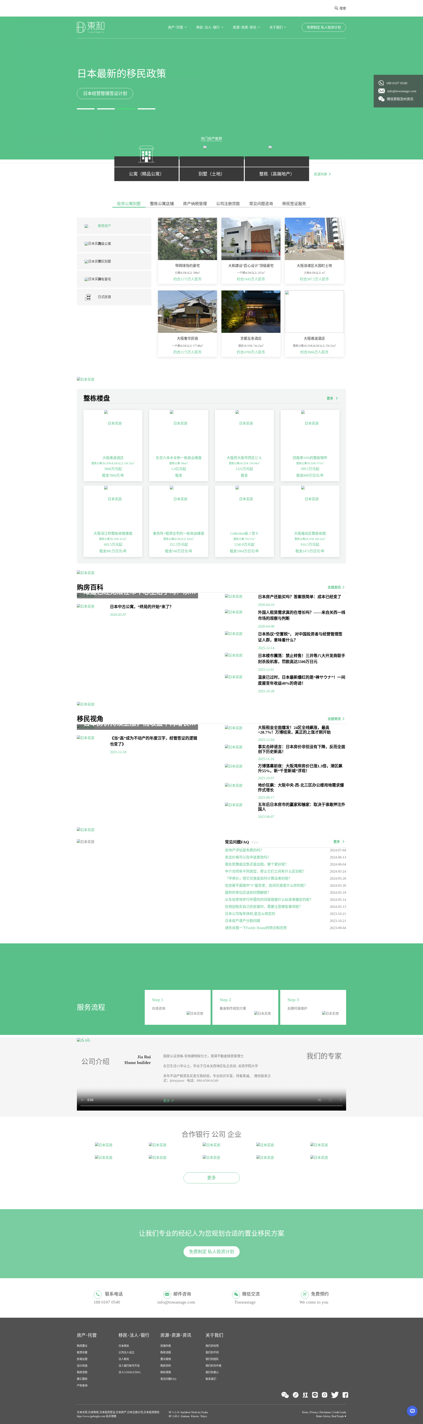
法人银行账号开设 (129, 1351)
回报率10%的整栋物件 (310, 458)
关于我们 (276, 27)
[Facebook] (345, 1380)
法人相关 (124, 1344)
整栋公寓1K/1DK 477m (310, 463)
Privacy (314, 1397)
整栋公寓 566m (178, 463)
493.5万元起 (113, 544)
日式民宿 (104, 297)
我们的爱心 (212, 1357)
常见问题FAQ (168, 1364)
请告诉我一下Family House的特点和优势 (256, 928)
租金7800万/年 (113, 475)
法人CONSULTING (130, 1357)
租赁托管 (82, 1338)
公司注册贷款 (228, 204)
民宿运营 (82, 1344)
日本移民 (124, 1331)
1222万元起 (244, 469)
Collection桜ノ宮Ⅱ (244, 533)
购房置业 (82, 1331)
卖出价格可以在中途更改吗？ (248, 857)
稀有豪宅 (104, 279)
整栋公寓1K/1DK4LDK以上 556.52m (112, 463)
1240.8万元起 (244, 544)
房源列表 (320, 174)
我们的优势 (212, 1331)
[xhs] (305, 1380)
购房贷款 (82, 1357)
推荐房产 (104, 226)
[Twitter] (335, 1380)
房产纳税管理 (195, 204)
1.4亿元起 (178, 469)
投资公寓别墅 (129, 204)
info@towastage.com (401, 91)
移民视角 (165, 1357)
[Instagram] (324, 1380)
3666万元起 (113, 469)
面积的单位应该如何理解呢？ (248, 892)
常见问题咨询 (261, 204)
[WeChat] (285, 1380)
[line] (315, 1380)
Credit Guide (339, 1397)
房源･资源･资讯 (244, 27)
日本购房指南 (105, 93)
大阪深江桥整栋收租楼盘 (113, 533)
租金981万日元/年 (113, 551)
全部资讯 (334, 587)
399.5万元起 (310, 469)
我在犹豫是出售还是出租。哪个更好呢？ (256, 864)
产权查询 (82, 1371)
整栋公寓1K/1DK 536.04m (244, 463)
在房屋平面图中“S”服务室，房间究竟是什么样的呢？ (266, 885)
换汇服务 (82, 1364)
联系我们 (211, 1364)
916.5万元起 (310, 544)
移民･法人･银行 (208, 27)
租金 (178, 475)
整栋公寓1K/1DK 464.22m (310, 539)
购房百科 (165, 1351)
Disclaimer (325, 1397)
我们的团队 (212, 1344)
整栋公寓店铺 (162, 204)
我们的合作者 (213, 1351)
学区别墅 (104, 261)
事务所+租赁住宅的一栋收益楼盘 (178, 533)
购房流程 (165, 1338)
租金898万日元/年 (310, 475)
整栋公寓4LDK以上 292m (178, 539)
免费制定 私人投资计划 (324, 27)
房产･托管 (175, 27)
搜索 (343, 8)
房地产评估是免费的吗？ (244, 850)
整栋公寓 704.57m (244, 539)
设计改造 (82, 1351)
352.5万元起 (178, 544)
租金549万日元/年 (178, 551)
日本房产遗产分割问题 (242, 921)
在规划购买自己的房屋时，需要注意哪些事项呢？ (263, 907)
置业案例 (165, 1344)
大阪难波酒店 (113, 458)
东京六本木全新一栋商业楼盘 (179, 458)
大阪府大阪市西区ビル (244, 458)
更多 (330, 398)
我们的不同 (212, 1338)
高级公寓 (104, 243)
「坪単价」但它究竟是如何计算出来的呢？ (258, 878)
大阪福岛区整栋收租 (310, 533)
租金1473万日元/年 (310, 551)
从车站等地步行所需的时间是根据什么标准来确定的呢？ (269, 899)
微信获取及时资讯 (400, 99)
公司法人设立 (126, 1338)
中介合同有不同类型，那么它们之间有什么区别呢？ (265, 871)
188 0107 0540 (396, 83)
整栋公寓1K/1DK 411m (113, 539)
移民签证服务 (294, 204)
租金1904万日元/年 (244, 551)
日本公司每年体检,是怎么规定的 (250, 914)
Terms (305, 1397)
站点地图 (110, 1401)
